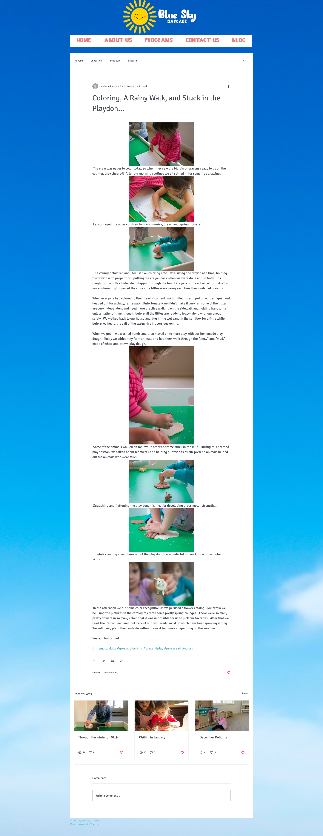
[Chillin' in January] (162, 715)
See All (245, 693)
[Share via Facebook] (94, 661)
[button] (244, 60)
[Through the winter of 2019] (101, 715)
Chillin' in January (152, 737)
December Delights (213, 737)
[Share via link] (121, 661)
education (96, 60)
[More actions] (228, 86)
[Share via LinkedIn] (112, 661)
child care (115, 60)
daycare (132, 60)
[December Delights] (222, 715)
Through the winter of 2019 (98, 737)
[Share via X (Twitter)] (103, 661)
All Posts (78, 60)
